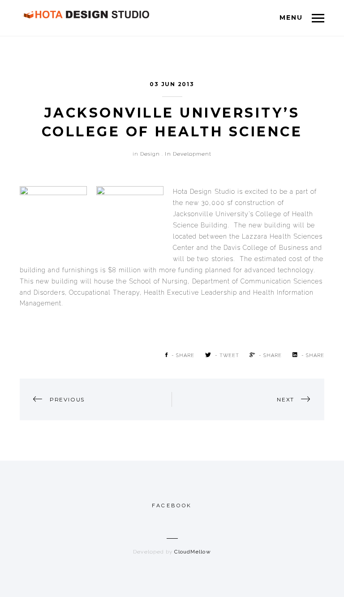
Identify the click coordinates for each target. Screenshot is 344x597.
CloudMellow (192, 552)
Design (150, 154)
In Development (188, 154)
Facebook (172, 505)
